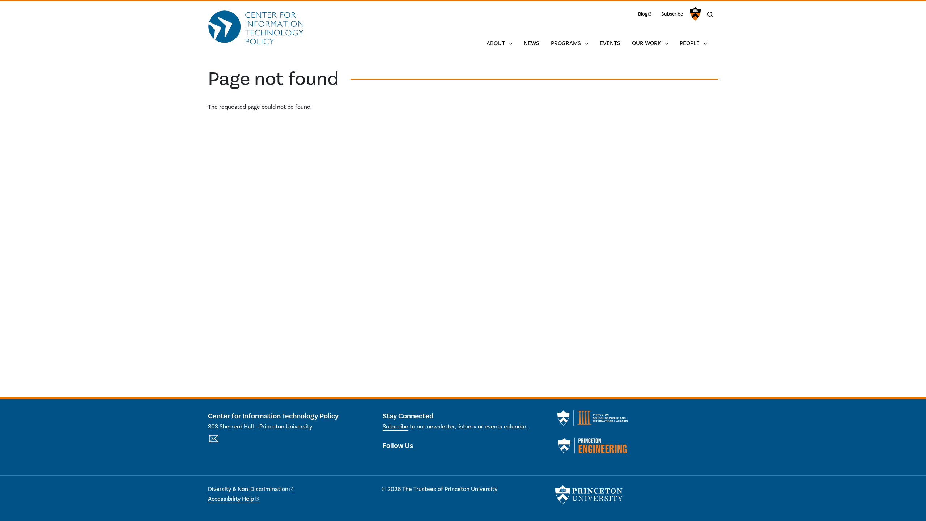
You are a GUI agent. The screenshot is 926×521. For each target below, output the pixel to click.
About (496, 43)
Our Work (646, 43)
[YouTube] (414, 461)
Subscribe (672, 14)
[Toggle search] (710, 14)
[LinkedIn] (401, 461)
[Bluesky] (427, 461)
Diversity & (248, 489)
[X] (388, 461)
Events (610, 43)
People (690, 43)
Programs (566, 43)
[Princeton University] (694, 14)
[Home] (256, 28)
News (531, 43)
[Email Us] (214, 442)
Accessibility (231, 499)
